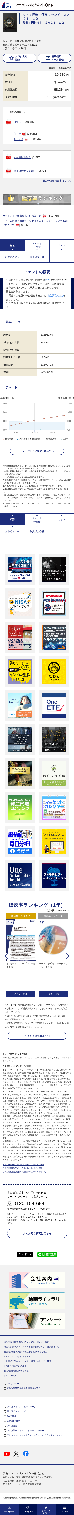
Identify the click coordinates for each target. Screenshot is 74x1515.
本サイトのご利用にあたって (17, 1356)
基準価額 (9, 439)
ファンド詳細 (21, 994)
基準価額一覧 (9, 1512)
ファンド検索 (28, 1512)
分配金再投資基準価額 (29, 439)
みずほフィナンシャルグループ (21, 1406)
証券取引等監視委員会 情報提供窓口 (23, 1388)
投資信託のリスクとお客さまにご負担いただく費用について (32, 1347)
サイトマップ (10, 1375)
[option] (21, 955)
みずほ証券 (12, 1425)
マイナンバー (13, 1383)
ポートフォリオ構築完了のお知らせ (22, 215)
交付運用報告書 (22, 157)
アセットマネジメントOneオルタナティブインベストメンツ (34, 1435)
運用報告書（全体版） (26, 171)
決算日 (66, 439)
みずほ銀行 (12, 1416)
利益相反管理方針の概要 (15, 1366)
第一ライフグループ (16, 1411)
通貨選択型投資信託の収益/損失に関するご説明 (23, 1168)
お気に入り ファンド (46, 1512)
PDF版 (17, 122)
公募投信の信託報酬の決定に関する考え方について (24, 1172)
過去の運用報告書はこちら (57, 180)
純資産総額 (51, 439)
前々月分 (18, 139)
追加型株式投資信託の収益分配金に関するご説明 (23, 1164)
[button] (6, 956)
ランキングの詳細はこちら (37, 1035)
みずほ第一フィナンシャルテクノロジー (25, 1430)
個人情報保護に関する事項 (16, 1371)
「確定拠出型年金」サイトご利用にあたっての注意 (27, 1361)
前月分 (17, 133)
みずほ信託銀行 (14, 1421)
